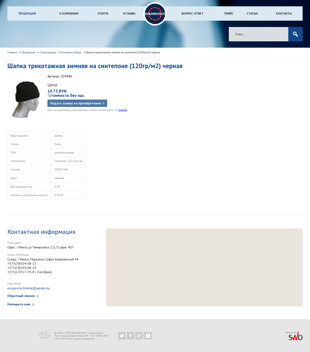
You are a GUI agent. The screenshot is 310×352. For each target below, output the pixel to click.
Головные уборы (71, 52)
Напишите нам (18, 304)
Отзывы (129, 13)
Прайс (228, 13)
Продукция (27, 13)
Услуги (103, 13)
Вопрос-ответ (193, 13)
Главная (12, 52)
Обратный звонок (21, 295)
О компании (68, 13)
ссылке (122, 110)
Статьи (252, 13)
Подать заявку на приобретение (75, 103)
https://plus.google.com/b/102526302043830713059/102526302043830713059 (139, 336)
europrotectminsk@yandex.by (28, 288)
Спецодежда (48, 52)
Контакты (284, 13)
